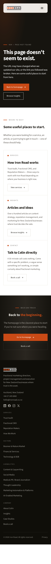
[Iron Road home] (14, 8)
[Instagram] (13, 405)
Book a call (15, 277)
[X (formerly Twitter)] (18, 405)
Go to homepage (24, 337)
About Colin (8, 508)
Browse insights (17, 232)
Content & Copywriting (13, 469)
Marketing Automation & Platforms (18, 490)
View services (16, 187)
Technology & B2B (11, 456)
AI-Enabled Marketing (12, 495)
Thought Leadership (12, 485)
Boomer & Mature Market (14, 446)
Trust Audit (8, 417)
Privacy (45, 537)
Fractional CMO (10, 423)
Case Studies (8, 518)
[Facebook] (9, 405)
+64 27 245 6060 (10, 396)
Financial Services (11, 451)
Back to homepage (15, 87)
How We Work (9, 433)
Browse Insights (13, 96)
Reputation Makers (11, 428)
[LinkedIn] (4, 405)
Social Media (8, 474)
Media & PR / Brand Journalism (16, 479)
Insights (6, 513)
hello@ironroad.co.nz (12, 399)
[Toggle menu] (42, 8)
